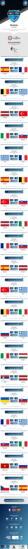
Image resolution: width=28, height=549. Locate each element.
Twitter (16, 520)
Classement (14, 548)
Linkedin (7, 520)
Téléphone (7, 529)
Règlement (23, 548)
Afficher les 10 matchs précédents (14, 500)
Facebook (11, 520)
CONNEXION (14, 71)
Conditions (20, 529)
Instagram (20, 520)
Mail (11, 529)
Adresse (16, 529)
